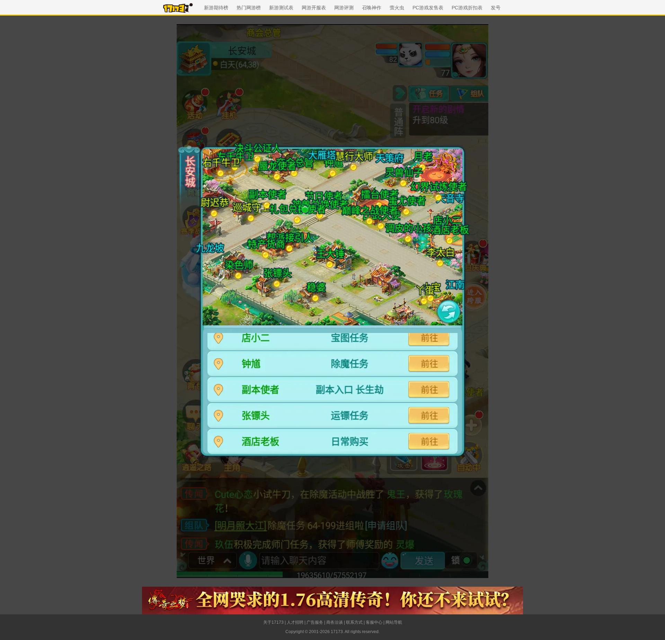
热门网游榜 (249, 7)
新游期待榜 (216, 7)
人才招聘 (295, 622)
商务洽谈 (334, 622)
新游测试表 (281, 7)
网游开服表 (314, 7)
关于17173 (273, 622)
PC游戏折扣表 (467, 7)
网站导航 (393, 622)
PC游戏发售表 (428, 7)
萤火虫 (397, 7)
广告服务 (315, 622)
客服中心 (374, 622)
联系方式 (354, 622)
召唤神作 (371, 7)
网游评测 (344, 7)
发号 (495, 7)
